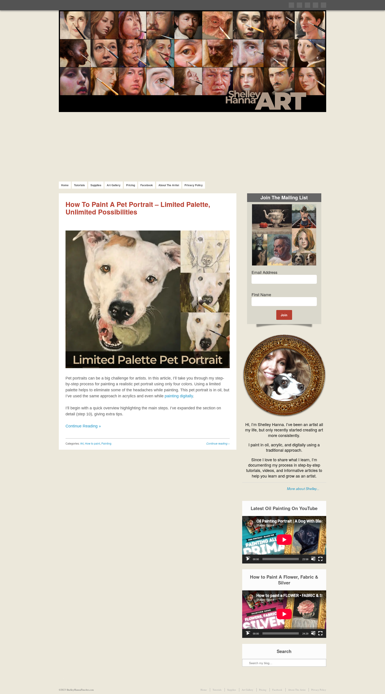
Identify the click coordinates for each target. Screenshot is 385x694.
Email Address (264, 272)
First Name (261, 294)
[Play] (248, 559)
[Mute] (313, 559)
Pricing (130, 185)
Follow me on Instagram (315, 5)
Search (246, 649)
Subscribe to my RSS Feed (323, 5)
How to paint (92, 443)
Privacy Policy (193, 185)
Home (65, 185)
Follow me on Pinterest (307, 5)
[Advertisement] (192, 145)
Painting (106, 443)
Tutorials (79, 185)
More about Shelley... (303, 488)
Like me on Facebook (299, 5)
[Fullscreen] (320, 559)
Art (82, 443)
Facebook (146, 185)
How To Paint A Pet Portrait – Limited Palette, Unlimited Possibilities (138, 207)
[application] (284, 539)
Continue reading (218, 443)
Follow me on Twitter (291, 5)
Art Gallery (114, 185)
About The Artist (168, 185)
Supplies (95, 185)
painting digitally (179, 396)
